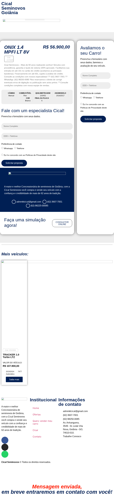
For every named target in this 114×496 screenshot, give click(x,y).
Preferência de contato (11, 144)
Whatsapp (8, 148)
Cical (35, 430)
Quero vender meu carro (42, 422)
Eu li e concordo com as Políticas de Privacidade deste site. (30, 155)
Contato (37, 436)
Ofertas (37, 414)
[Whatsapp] (4, 454)
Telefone (20, 148)
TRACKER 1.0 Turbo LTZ (11, 356)
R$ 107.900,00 (11, 366)
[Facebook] (4, 440)
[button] (34, 20)
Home (36, 408)
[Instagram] (4, 447)
